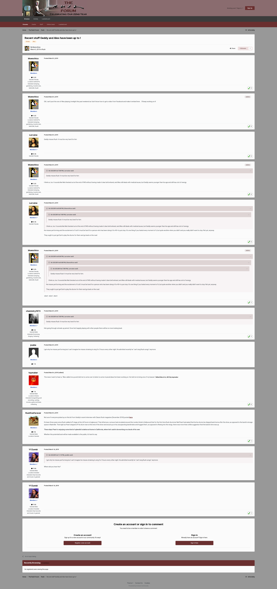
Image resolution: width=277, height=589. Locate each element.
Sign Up (249, 8)
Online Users (51, 24)
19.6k (34, 468)
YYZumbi (33, 449)
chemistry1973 (33, 311)
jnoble (33, 345)
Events (34, 24)
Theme (129, 583)
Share (233, 48)
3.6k (34, 330)
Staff (41, 24)
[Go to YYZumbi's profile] (34, 457)
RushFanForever (33, 413)
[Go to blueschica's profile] (27, 48)
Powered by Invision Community (138, 586)
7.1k (34, 391)
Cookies (147, 583)
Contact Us (139, 583)
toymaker (33, 373)
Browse (27, 19)
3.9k (34, 432)
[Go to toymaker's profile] (34, 380)
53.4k (34, 154)
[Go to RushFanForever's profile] (34, 421)
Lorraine (33, 135)
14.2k (34, 77)
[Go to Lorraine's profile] (34, 142)
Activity (35, 19)
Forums (25, 24)
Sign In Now (194, 543)
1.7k (34, 364)
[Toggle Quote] (47, 171)
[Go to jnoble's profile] (34, 353)
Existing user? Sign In (234, 8)
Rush (43, 49)
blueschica (36, 47)
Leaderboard (63, 24)
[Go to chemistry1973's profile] (34, 319)
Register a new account (82, 543)
